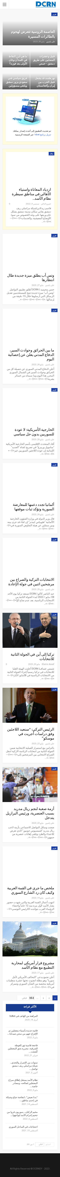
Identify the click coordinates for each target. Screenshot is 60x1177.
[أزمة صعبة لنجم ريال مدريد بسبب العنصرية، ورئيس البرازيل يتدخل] (30, 784)
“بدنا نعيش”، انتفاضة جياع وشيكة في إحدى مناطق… (22, 1099)
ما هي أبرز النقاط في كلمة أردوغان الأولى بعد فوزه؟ (18, 60)
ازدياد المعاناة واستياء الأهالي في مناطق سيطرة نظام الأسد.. (31, 194)
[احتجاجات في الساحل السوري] (47, 1130)
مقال (51, 154)
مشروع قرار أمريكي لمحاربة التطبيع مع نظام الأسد (32, 965)
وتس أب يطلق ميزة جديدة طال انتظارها (30, 277)
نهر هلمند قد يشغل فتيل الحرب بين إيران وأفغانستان (45, 82)
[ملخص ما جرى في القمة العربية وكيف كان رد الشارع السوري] (30, 863)
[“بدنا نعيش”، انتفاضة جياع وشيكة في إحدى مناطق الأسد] (47, 1101)
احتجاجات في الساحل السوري (23, 1126)
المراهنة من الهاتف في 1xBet (23, 1016)
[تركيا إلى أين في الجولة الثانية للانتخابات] (30, 630)
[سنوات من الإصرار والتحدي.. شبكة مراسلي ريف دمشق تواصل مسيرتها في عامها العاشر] (47, 1066)
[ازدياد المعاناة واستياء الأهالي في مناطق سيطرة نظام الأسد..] (30, 167)
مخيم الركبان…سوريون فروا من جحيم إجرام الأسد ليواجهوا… (22, 1114)
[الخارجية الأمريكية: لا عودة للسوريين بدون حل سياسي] (30, 405)
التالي (24, 998)
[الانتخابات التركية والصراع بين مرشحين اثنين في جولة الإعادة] (30, 555)
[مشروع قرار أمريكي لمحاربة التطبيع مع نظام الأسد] (30, 938)
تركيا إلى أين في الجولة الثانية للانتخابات (32, 656)
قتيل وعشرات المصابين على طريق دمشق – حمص (44, 60)
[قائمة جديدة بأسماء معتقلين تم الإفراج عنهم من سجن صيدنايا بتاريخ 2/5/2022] (47, 1034)
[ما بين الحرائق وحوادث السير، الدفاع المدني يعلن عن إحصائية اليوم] (30, 326)
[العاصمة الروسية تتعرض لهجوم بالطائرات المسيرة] (30, 28)
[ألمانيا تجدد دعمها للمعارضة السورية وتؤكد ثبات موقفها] (30, 480)
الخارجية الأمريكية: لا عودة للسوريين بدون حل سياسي (34, 432)
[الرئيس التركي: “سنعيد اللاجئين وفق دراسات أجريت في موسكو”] (30, 705)
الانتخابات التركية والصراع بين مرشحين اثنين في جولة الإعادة (31, 581)
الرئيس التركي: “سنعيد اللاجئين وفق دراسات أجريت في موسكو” (30, 734)
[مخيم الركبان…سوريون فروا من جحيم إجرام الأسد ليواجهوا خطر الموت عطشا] (47, 1116)
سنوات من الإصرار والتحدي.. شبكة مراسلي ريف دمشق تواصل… (24, 1066)
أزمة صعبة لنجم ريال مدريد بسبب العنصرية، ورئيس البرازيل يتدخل (30, 813)
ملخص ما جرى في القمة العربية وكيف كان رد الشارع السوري (30, 890)
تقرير (54, 14)
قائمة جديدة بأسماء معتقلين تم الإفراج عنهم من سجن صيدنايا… (22, 1032)
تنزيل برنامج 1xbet (42, 134)
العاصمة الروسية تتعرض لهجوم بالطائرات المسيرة (33, 34)
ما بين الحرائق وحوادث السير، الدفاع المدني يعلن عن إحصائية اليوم (31, 355)
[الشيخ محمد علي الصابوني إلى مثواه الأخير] (47, 1020)
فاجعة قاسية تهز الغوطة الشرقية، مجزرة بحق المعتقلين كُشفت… (23, 1048)
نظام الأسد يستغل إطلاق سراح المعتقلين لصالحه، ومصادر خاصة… (23, 1083)
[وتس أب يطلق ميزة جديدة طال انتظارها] (30, 251)
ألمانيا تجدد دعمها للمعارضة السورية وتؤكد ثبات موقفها (33, 506)
